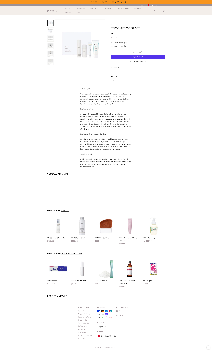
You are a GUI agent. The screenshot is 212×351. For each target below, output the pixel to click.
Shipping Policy (83, 332)
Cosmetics (81, 9)
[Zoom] (80, 44)
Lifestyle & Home (123, 9)
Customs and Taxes (84, 317)
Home (112, 25)
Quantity (114, 76)
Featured (137, 9)
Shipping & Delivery (84, 314)
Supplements (108, 9)
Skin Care (69, 9)
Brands (68, 13)
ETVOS (114, 71)
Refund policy (82, 326)
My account (82, 338)
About (78, 13)
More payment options (138, 61)
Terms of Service (83, 323)
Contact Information (85, 335)
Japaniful (53, 10)
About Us (81, 311)
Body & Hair (94, 9)
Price (112, 33)
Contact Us (82, 329)
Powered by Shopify (110, 347)
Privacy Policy (83, 320)
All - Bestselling (71, 253)
